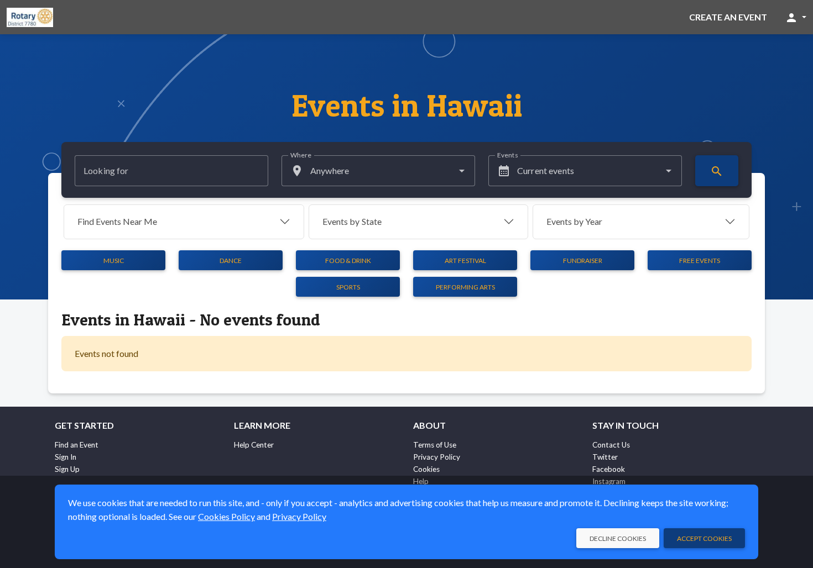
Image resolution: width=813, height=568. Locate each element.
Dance (231, 260)
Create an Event (728, 17)
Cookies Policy (226, 516)
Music (113, 260)
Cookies (426, 469)
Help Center (254, 444)
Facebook (608, 469)
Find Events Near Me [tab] (117, 221)
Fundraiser (582, 260)
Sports (348, 287)
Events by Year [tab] (574, 221)
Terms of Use (434, 444)
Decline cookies (618, 538)
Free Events (699, 260)
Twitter (605, 457)
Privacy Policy (436, 457)
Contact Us (611, 444)
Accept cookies (704, 538)
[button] (795, 17)
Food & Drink (348, 260)
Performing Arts (465, 287)
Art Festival (465, 260)
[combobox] (378, 170)
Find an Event (76, 444)
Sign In (65, 457)
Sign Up (67, 469)
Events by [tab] (352, 221)
